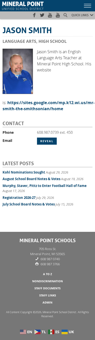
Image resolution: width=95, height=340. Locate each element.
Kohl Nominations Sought (24, 172)
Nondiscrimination (47, 281)
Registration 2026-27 (19, 197)
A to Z (47, 274)
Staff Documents (47, 288)
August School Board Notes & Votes (31, 179)
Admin (47, 302)
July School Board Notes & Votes (29, 204)
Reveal (46, 141)
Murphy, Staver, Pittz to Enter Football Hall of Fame (45, 185)
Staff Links (47, 295)
